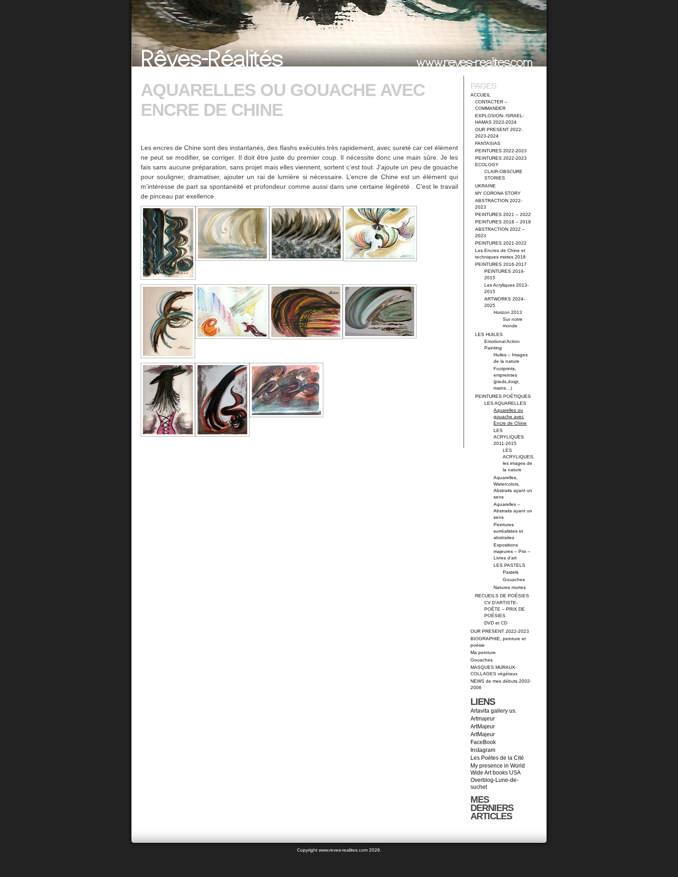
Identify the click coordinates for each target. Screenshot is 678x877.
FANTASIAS (487, 143)
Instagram (482, 750)
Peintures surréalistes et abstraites (508, 531)
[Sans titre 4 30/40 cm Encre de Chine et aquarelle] (379, 311)
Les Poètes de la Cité (497, 758)
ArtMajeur (482, 726)
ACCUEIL (480, 94)
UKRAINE (485, 185)
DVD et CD (495, 622)
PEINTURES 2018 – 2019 (503, 221)
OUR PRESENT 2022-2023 (499, 631)
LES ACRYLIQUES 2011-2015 (509, 437)
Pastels (510, 572)
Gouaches (514, 579)
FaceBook (483, 742)
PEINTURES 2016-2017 (501, 264)
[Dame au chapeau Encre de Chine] (168, 399)
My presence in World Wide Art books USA (497, 769)
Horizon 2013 (508, 312)
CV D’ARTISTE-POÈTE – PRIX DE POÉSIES (504, 609)
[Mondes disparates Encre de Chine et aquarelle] (232, 311)
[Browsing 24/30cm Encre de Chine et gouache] (305, 312)
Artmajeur (482, 718)
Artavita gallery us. (493, 711)
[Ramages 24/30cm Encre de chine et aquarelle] (380, 233)
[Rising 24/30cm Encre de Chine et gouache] (168, 242)
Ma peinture (483, 652)
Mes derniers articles (491, 807)
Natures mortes (510, 587)
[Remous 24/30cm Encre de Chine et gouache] (306, 233)
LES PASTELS (509, 565)
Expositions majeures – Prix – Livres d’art (512, 551)
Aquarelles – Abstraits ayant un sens (513, 511)
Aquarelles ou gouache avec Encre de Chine (510, 417)
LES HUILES (489, 334)
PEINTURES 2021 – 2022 (503, 214)
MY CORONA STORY (498, 193)
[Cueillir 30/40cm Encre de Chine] (222, 399)
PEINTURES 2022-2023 (501, 150)
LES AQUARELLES (505, 403)
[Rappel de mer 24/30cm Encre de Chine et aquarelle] (168, 321)
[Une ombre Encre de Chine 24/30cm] (232, 233)
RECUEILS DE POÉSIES (502, 595)
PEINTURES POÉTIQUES (503, 396)
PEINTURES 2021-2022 (501, 243)
